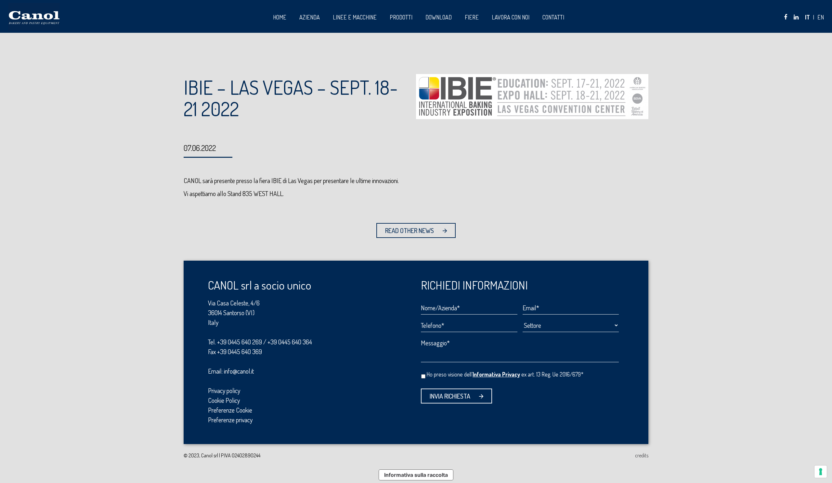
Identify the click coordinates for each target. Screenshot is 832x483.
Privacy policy (224, 390)
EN (820, 17)
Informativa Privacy (496, 374)
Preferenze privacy (230, 419)
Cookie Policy (224, 400)
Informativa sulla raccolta (416, 475)
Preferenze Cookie (230, 410)
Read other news (409, 230)
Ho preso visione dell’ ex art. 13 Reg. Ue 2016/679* (505, 374)
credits (641, 455)
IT (807, 17)
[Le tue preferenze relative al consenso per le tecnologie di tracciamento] (820, 471)
